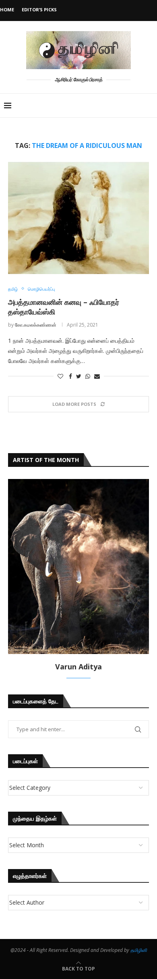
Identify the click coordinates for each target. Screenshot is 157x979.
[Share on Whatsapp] (87, 376)
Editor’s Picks (39, 9)
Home (7, 9)
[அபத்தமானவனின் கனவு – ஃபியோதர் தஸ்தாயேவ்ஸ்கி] (78, 218)
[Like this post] (60, 376)
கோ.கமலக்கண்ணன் (35, 324)
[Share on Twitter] (78, 376)
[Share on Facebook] (70, 376)
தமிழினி (138, 950)
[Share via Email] (97, 376)
